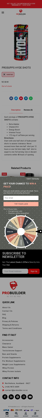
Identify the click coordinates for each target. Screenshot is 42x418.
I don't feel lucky (32, 179)
